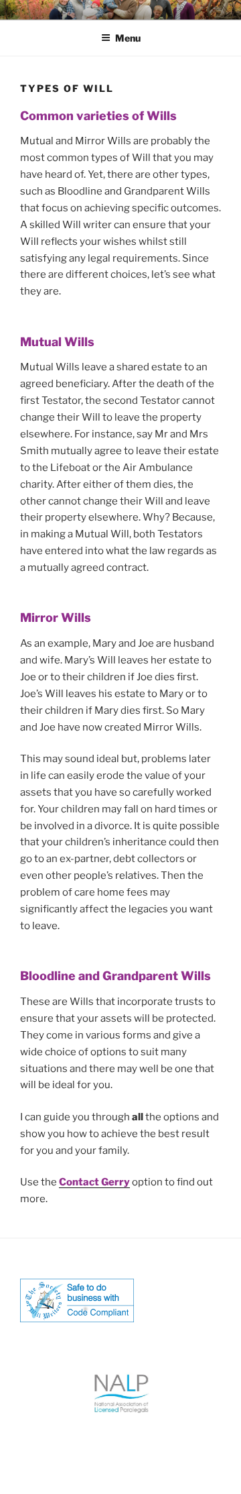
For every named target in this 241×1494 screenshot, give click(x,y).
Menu (128, 38)
